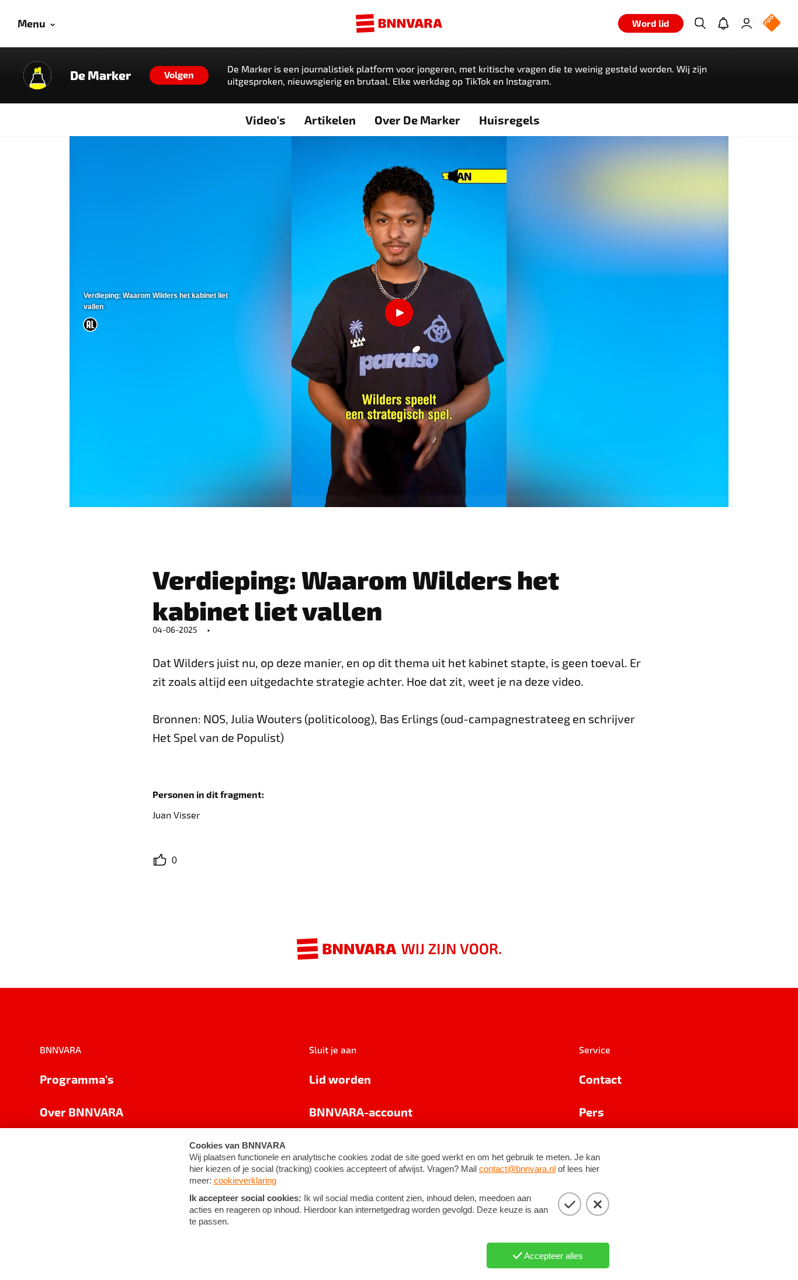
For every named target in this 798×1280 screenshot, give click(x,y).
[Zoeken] (700, 23)
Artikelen (330, 120)
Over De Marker (417, 120)
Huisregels (509, 120)
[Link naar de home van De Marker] (37, 75)
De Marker (100, 75)
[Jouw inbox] (723, 23)
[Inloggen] (747, 23)
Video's (265, 120)
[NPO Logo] (771, 23)
